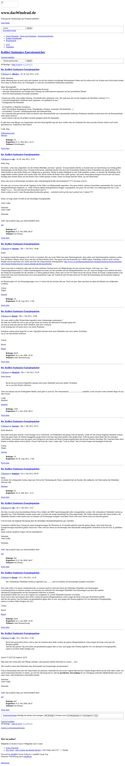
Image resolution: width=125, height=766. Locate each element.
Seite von (17, 65)
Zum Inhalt (5, 23)
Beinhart (15, 474)
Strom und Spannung (28, 36)
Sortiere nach (61, 715)
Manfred (15, 372)
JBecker (15, 74)
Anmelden (10, 47)
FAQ (8, 45)
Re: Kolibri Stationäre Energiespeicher (20, 69)
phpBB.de (28, 756)
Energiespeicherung (45, 36)
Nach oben (5, 148)
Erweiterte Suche (9, 30)
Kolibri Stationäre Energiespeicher (23, 52)
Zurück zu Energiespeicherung (13, 728)
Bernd (14, 316)
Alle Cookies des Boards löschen (28, 750)
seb (13, 159)
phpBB (13, 754)
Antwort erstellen (7, 57)
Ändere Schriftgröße (14, 38)
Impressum (5, 763)
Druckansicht (11, 41)
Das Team (10, 750)
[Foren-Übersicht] (9, 7)
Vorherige (6, 715)
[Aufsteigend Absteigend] (90, 715)
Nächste (13, 715)
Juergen (15, 249)
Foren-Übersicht (12, 36)
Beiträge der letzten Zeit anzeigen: (30, 715)
